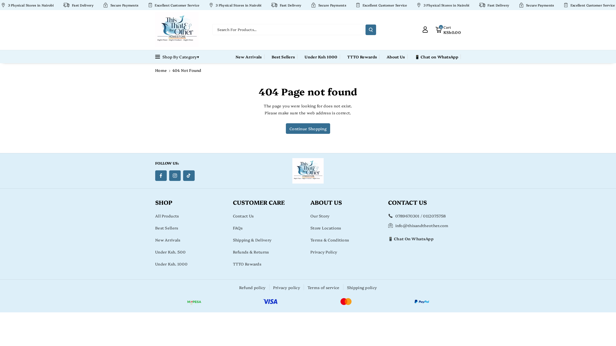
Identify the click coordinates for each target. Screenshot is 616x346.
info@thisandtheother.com (422, 225)
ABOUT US (326, 202)
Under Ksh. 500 (170, 251)
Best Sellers (166, 227)
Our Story (320, 215)
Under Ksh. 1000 (171, 263)
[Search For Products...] (371, 30)
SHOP (163, 202)
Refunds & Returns (251, 251)
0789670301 (407, 215)
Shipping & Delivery (252, 239)
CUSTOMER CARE (259, 202)
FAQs (238, 227)
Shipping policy (362, 287)
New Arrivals (167, 239)
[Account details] (425, 29)
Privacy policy (286, 287)
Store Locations (325, 227)
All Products (167, 215)
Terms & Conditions (329, 239)
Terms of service (324, 287)
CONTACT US (407, 202)
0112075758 (434, 215)
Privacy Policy (323, 251)
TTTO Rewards (247, 263)
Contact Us (243, 215)
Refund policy (252, 287)
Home (161, 70)
